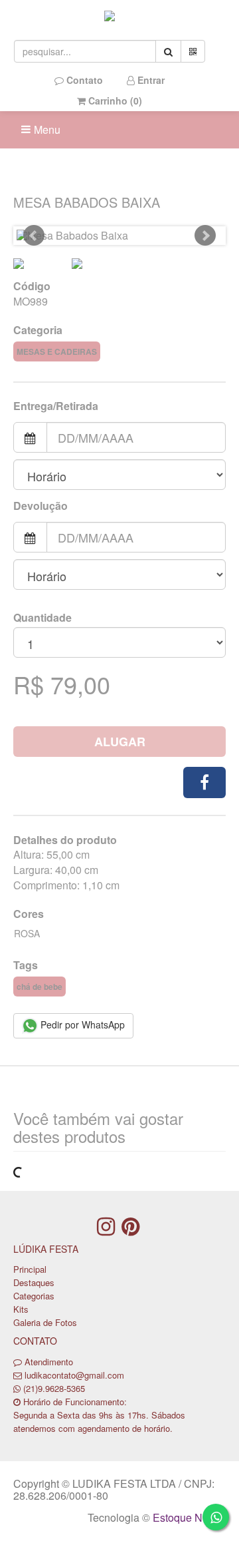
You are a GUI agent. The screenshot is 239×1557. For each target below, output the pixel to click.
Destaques (33, 1282)
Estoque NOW (186, 1517)
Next (205, 235)
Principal (29, 1269)
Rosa (27, 933)
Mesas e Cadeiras (57, 351)
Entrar (150, 80)
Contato (83, 80)
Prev (33, 235)
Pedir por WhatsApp (81, 1024)
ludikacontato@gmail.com (74, 1375)
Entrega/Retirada (55, 406)
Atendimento (47, 1361)
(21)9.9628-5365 (54, 1388)
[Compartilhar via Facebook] (204, 782)
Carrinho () (114, 100)
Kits (21, 1309)
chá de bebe (39, 987)
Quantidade (42, 618)
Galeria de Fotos (45, 1322)
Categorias (33, 1295)
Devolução (40, 506)
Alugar (119, 741)
